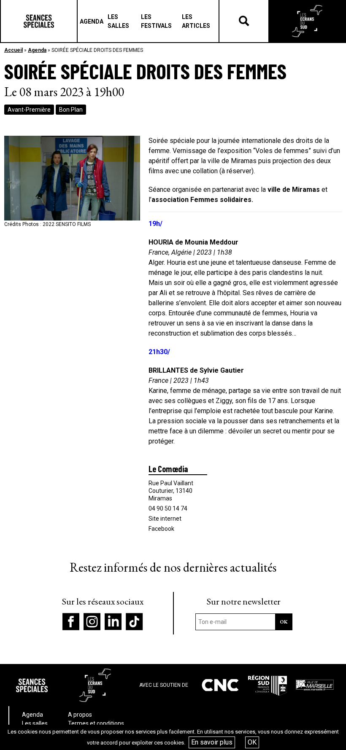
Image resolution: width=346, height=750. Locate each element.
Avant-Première (29, 109)
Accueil (13, 50)
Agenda (37, 50)
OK (252, 742)
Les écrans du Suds (307, 21)
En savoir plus (211, 742)
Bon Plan (71, 109)
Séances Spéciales (39, 21)
